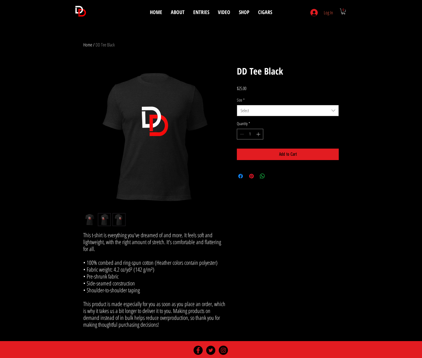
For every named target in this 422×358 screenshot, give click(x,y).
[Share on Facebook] (240, 176)
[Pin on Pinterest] (251, 176)
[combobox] (288, 110)
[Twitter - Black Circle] (210, 350)
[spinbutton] (250, 134)
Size (241, 100)
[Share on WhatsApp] (262, 176)
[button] (343, 11)
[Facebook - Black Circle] (198, 350)
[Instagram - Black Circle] (223, 350)
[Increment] (258, 134)
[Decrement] (241, 134)
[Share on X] (273, 176)
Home (87, 45)
